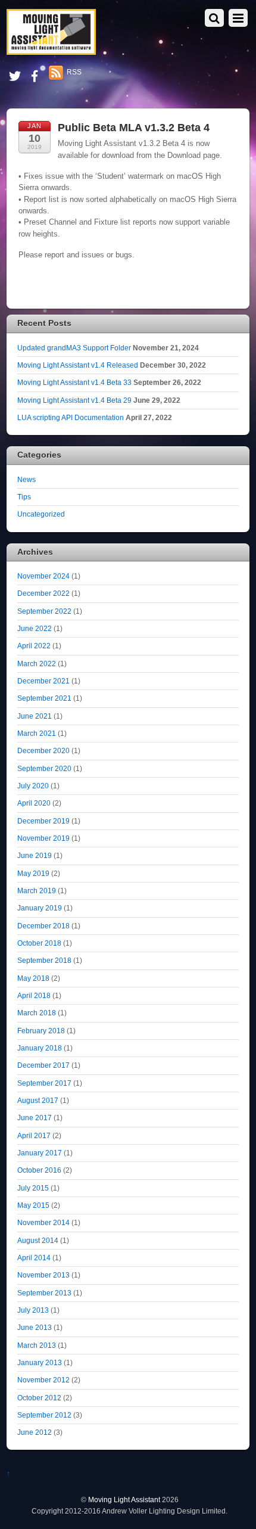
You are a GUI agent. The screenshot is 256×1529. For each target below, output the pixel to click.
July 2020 (33, 786)
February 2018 (41, 1030)
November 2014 (43, 1222)
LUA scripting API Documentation (70, 417)
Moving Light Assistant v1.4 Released (77, 365)
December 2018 (43, 926)
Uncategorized (41, 514)
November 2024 (43, 576)
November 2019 (43, 838)
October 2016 (39, 1170)
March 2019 (36, 890)
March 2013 (36, 1345)
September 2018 (44, 960)
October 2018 (39, 943)
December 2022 (43, 593)
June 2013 (34, 1327)
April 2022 (34, 645)
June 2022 (34, 628)
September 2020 (44, 768)
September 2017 (44, 1083)
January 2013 (39, 1362)
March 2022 (36, 663)
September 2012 (44, 1415)
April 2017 (34, 1135)
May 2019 (33, 873)
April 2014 (34, 1257)
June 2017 (34, 1117)
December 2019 (43, 821)
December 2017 (43, 1065)
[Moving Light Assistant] (51, 50)
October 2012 (39, 1397)
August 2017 (37, 1100)
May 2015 (33, 1205)
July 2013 (33, 1310)
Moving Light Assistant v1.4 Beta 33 (74, 382)
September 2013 (44, 1293)
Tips (24, 497)
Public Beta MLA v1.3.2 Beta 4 (134, 127)
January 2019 (39, 908)
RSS (74, 72)
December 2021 (43, 681)
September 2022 (44, 611)
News (26, 479)
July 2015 (33, 1188)
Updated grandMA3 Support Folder (74, 348)
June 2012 (34, 1432)
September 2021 (44, 698)
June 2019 (34, 855)
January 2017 (39, 1153)
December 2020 (43, 750)
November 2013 (43, 1275)
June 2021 (34, 716)
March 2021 (36, 733)
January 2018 (39, 1048)
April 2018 (34, 995)
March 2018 (36, 1013)
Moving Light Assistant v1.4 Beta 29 (74, 400)
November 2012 (43, 1380)
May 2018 (33, 978)
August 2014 (37, 1240)
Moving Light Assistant (124, 1499)
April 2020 (34, 803)
